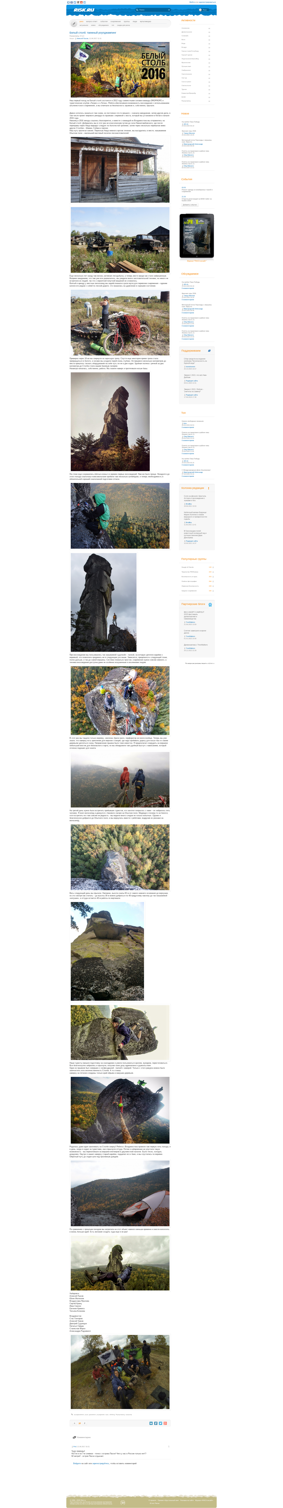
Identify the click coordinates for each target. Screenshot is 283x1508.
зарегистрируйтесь (100, 1463)
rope (106, 1414)
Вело (183, 39)
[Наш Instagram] (78, 2)
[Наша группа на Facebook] (71, 2)
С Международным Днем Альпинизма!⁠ (196, 470)
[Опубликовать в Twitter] (160, 1423)
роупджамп (101, 1414)
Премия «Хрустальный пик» (168, 1500)
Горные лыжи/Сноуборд (190, 51)
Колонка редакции (192, 488)
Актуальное (84, 25)
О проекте (152, 1500)
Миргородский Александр (193, 144)
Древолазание (187, 32)
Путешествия (186, 66)
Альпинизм (185, 28)
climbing (112, 1414)
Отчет (82, 36)
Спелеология (186, 85)
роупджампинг (79, 1414)
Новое (93, 25)
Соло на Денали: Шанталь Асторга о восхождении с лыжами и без (195, 498)
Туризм (184, 89)
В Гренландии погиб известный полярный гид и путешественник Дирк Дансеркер (195, 534)
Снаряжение (116, 21)
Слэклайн (185, 36)
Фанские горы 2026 (189, 131)
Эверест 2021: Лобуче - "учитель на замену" (194, 390)
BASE (184, 97)
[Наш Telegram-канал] (84, 2)
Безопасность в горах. (190, 576)
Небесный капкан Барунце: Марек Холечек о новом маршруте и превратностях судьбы (195, 515)
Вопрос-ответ (91, 21)
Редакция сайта (192, 381)
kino (185, 423)
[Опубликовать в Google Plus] (165, 1423)
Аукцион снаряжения (189, 591)
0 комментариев (188, 288)
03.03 (184, 187)
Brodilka (189, 504)
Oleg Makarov (189, 155)
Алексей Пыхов (82, 38)
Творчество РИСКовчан (190, 572)
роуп (86, 1414)
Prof (74, 1446)
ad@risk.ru (210, 663)
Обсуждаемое (103, 25)
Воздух (184, 47)
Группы (127, 21)
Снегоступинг (186, 81)
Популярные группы (193, 559)
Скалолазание (187, 74)
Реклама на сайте (187, 1500)
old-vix (186, 124)
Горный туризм (187, 55)
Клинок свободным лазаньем (193, 421)
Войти (192, 2)
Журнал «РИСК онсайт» (204, 1500)
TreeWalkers (190, 622)
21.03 (184, 197)
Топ (113, 25)
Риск (81, 21)
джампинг (92, 1414)
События (104, 21)
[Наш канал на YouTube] (81, 2)
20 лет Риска (154, 1503)
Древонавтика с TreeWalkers (196, 645)
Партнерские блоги (193, 604)
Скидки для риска (123, 25)
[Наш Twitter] (75, 2)
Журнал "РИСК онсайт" (197, 261)
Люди (135, 21)
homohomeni (190, 366)
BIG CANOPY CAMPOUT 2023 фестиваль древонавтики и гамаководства (194, 615)
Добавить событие (190, 205)
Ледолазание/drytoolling (190, 59)
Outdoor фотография (189, 581)
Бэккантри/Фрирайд (189, 93)
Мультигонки (186, 62)
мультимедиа (145, 21)
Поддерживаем (190, 350)
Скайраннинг (186, 70)
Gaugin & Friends (188, 567)
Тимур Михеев (189, 133)
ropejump (129, 1414)
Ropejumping (74, 36)
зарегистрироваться (207, 2)
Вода (183, 43)
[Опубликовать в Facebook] (155, 1423)
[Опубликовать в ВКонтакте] (151, 1423)
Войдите (77, 1463)
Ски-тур (184, 78)
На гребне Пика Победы (191, 122)
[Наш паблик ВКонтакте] (68, 2)
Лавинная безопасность (190, 586)
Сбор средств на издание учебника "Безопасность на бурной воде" (195, 361)
